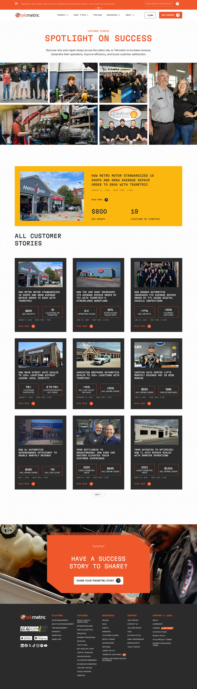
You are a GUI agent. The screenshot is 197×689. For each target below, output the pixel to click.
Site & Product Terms (162, 640)
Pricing (105, 620)
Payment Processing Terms (162, 644)
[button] (96, 8)
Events (105, 628)
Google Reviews (84, 672)
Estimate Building (85, 626)
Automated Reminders (87, 660)
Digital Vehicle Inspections (83, 621)
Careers (156, 628)
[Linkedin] (22, 645)
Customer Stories (110, 635)
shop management (60, 620)
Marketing (56, 635)
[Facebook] (26, 645)
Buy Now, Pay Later (85, 649)
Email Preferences (135, 639)
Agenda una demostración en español (114, 659)
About (155, 620)
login (150, 15)
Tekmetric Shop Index (111, 655)
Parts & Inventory (85, 630)
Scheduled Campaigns (87, 664)
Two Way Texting (84, 668)
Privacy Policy (159, 636)
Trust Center (133, 647)
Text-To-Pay (82, 645)
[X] (30, 645)
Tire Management (59, 628)
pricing (97, 15)
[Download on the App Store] (26, 638)
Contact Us (132, 624)
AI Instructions (160, 632)
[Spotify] (41, 645)
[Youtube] (45, 645)
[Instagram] (37, 645)
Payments (56, 632)
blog (104, 624)
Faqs (129, 632)
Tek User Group (134, 628)
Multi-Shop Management (63, 624)
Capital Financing (85, 653)
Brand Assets (133, 643)
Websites (81, 675)
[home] (27, 15)
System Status (134, 635)
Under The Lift (108, 651)
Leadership (157, 624)
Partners (106, 647)
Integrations (108, 643)
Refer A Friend (108, 639)
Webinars (106, 632)
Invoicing (81, 641)
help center (132, 620)
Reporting (81, 634)
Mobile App (56, 639)
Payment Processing (86, 637)
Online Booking (84, 656)
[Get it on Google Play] (41, 638)
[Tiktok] (34, 645)
